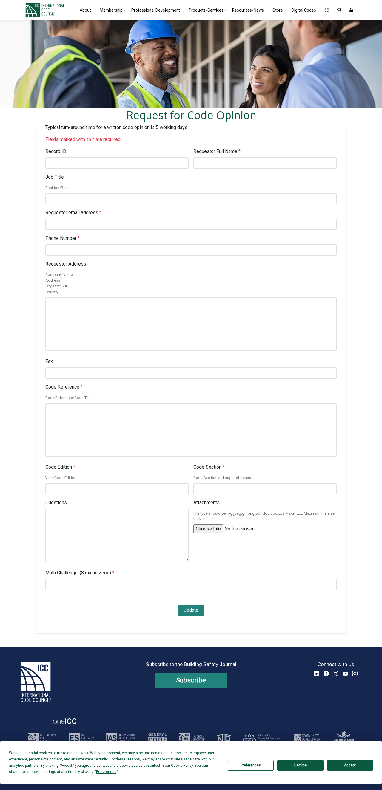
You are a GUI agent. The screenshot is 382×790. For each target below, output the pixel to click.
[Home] (48, 10)
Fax (49, 361)
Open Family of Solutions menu (327, 10)
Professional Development (155, 10)
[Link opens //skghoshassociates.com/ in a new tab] (192, 738)
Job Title (54, 177)
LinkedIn (316, 673)
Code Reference (64, 387)
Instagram (354, 673)
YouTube (345, 673)
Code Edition (60, 467)
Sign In (351, 10)
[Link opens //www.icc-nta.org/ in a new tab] (224, 738)
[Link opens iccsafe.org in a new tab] (42, 738)
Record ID (55, 151)
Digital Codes (304, 10)
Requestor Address (65, 264)
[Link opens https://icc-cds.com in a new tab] (308, 738)
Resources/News (248, 10)
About (85, 10)
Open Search (339, 10)
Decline (300, 765)
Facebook (326, 673)
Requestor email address (73, 212)
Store (277, 10)
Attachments (206, 502)
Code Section (209, 467)
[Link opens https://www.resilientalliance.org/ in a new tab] (262, 738)
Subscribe (191, 680)
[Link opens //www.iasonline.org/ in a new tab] (120, 738)
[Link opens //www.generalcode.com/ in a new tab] (157, 738)
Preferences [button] (106, 772)
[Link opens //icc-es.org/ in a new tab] (81, 738)
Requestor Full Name (217, 151)
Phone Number (62, 238)
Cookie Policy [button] (182, 765)
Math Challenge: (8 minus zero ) (79, 573)
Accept (350, 765)
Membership (111, 10)
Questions (56, 502)
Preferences (251, 765)
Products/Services (206, 10)
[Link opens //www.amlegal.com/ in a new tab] (344, 738)
